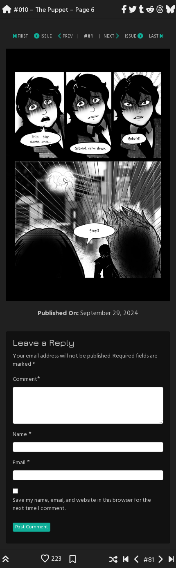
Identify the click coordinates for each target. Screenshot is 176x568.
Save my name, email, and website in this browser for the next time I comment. (82, 504)
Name (20, 435)
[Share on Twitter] (133, 10)
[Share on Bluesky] (170, 10)
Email (19, 463)
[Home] (7, 10)
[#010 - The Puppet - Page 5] (59, 36)
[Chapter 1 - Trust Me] (14, 36)
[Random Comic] (113, 560)
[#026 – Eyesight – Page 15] (161, 36)
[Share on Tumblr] (141, 10)
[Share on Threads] (160, 10)
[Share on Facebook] (124, 10)
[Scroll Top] (5, 560)
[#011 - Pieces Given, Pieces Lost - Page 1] (117, 36)
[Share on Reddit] (150, 10)
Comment (25, 380)
